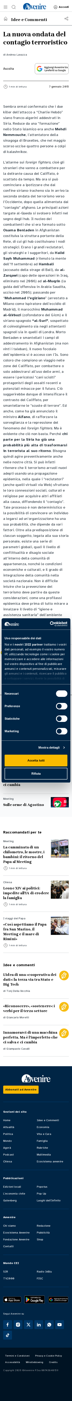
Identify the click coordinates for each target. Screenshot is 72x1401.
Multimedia (44, 1154)
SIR (5, 1271)
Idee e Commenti (48, 1120)
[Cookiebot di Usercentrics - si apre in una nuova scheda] (50, 624)
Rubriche (42, 1147)
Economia (43, 1127)
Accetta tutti (36, 760)
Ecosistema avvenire (50, 1161)
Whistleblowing (34, 1362)
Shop (40, 1239)
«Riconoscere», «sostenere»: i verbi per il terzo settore (29, 1008)
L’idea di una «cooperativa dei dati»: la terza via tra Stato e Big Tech (29, 979)
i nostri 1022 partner (28, 644)
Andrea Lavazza (16, 54)
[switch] (61, 706)
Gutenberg (10, 1200)
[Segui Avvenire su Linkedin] (38, 1324)
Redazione (43, 1225)
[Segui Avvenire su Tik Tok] (7, 1335)
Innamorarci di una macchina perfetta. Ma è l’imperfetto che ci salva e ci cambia (30, 1037)
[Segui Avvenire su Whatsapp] (49, 1324)
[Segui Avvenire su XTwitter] (28, 1324)
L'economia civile (14, 1193)
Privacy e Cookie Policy (48, 1355)
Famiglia (42, 1141)
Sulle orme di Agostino (23, 805)
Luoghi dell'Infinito (49, 1200)
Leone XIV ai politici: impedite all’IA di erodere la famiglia (26, 893)
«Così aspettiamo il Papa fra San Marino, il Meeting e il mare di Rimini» (24, 931)
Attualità (8, 1127)
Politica (8, 1134)
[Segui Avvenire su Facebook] (7, 1324)
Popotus (42, 1186)
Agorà (7, 1147)
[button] (5, 7)
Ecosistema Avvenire (16, 1232)
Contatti (8, 1246)
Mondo (7, 1141)
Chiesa (7, 1161)
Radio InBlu (44, 1271)
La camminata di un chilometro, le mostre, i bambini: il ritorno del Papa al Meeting (24, 854)
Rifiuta (36, 773)
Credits (53, 1362)
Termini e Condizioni (17, 1355)
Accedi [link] (64, 7)
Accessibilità (12, 1362)
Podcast (8, 1154)
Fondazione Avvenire (16, 1239)
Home (7, 1120)
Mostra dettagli (49, 747)
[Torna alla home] (5, 18)
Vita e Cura (44, 1134)
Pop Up (41, 1193)
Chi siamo (9, 1225)
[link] (34, 6)
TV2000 (8, 1278)
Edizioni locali (12, 1186)
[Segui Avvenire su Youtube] (59, 1324)
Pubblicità (43, 1232)
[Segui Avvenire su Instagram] (18, 1324)
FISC (40, 1278)
